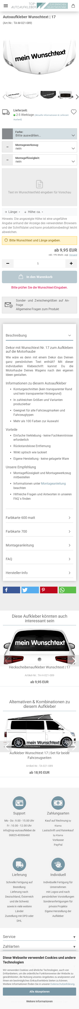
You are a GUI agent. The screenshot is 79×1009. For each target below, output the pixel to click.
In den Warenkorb (39, 277)
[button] (7, 263)
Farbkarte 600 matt (20, 518)
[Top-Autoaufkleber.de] (39, 5)
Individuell (58, 875)
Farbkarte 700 (16, 531)
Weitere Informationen (39, 1001)
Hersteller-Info (17, 573)
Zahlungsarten (58, 813)
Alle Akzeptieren (40, 991)
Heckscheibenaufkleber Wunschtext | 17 (39, 667)
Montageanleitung (53, 483)
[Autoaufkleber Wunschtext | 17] (39, 56)
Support (19, 813)
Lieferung (19, 875)
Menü (6, 5)
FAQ (9, 559)
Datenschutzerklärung (62, 984)
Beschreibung (16, 335)
